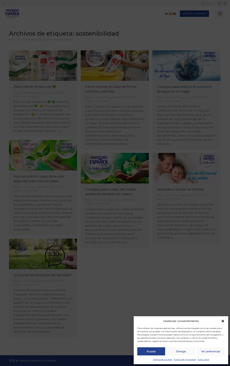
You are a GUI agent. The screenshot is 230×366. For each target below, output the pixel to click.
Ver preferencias (210, 351)
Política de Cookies (162, 359)
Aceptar (151, 351)
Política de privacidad (185, 359)
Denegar (181, 351)
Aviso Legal (203, 359)
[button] (223, 321)
